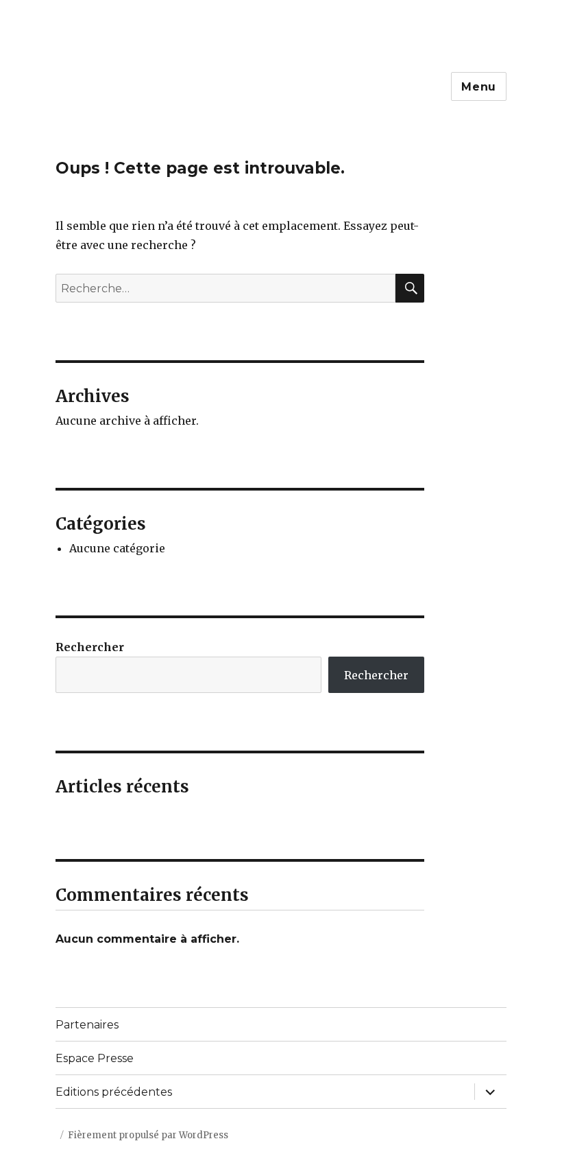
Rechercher (90, 647)
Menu (478, 86)
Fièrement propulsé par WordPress (148, 1135)
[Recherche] (409, 288)
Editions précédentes (114, 1091)
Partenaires (87, 1024)
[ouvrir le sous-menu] (490, 1091)
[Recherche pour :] (226, 288)
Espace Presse (95, 1058)
